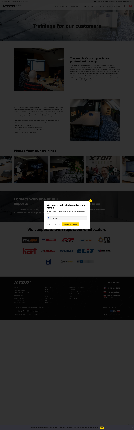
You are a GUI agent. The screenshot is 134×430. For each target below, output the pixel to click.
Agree (101, 427)
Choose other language (70, 224)
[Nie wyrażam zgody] (132, 427)
